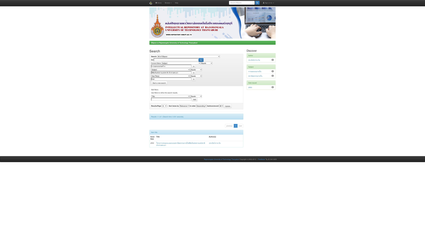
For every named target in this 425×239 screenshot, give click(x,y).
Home (159, 3)
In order (193, 106)
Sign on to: (268, 3)
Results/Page (156, 106)
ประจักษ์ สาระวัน (214, 143)
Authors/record (213, 106)
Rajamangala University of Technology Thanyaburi (221, 159)
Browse (168, 3)
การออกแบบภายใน (254, 71)
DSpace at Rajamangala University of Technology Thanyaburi (174, 43)
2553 (250, 87)
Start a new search (159, 83)
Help (176, 3)
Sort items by (174, 106)
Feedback (261, 159)
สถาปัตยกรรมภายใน (255, 76)
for (152, 60)
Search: (154, 56)
